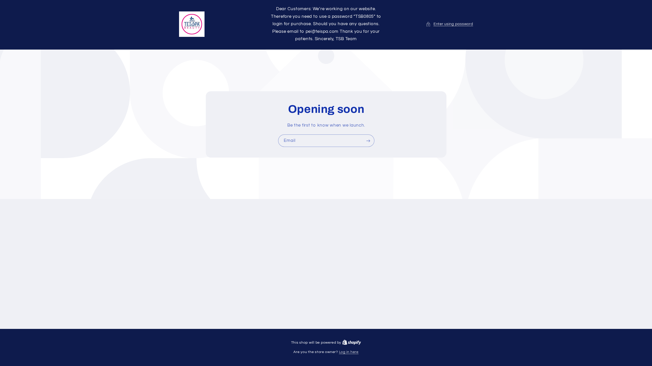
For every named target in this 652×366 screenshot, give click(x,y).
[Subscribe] (368, 140)
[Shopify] (351, 342)
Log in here (349, 352)
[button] (449, 24)
